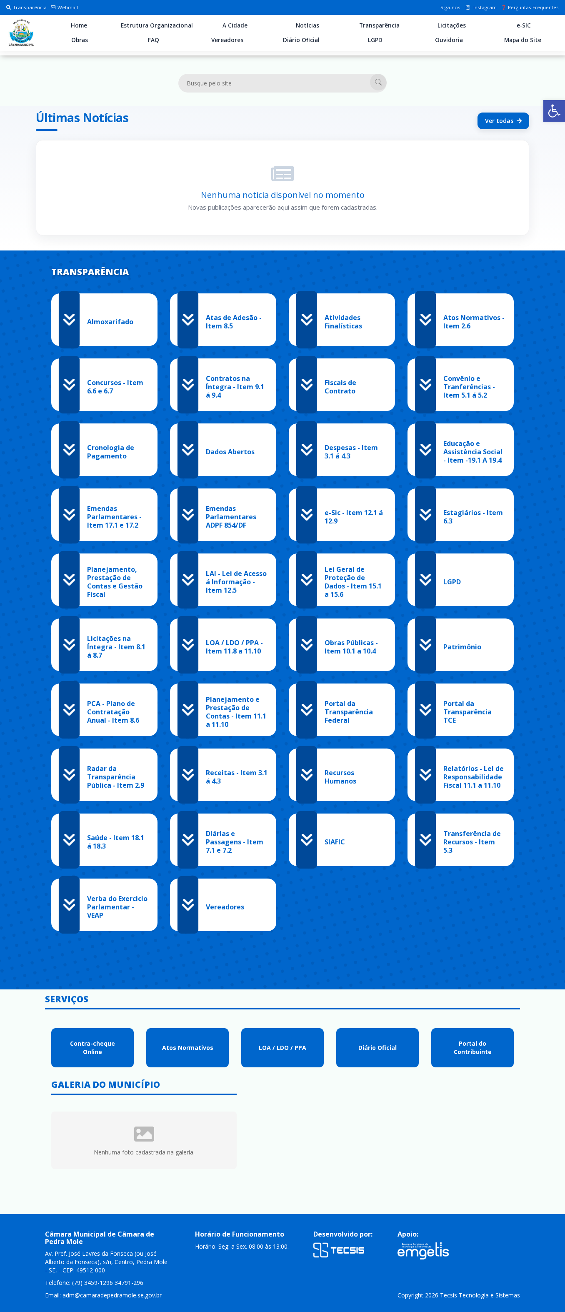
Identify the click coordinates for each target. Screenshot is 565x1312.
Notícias (307, 25)
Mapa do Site (522, 40)
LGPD (375, 40)
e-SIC (524, 25)
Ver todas (499, 121)
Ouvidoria (449, 40)
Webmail (68, 7)
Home (79, 25)
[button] (554, 111)
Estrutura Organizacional (157, 25)
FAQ (153, 40)
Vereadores (227, 40)
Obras (79, 40)
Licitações (452, 25)
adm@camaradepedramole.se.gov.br (112, 1295)
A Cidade (235, 25)
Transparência (30, 7)
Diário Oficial (301, 40)
